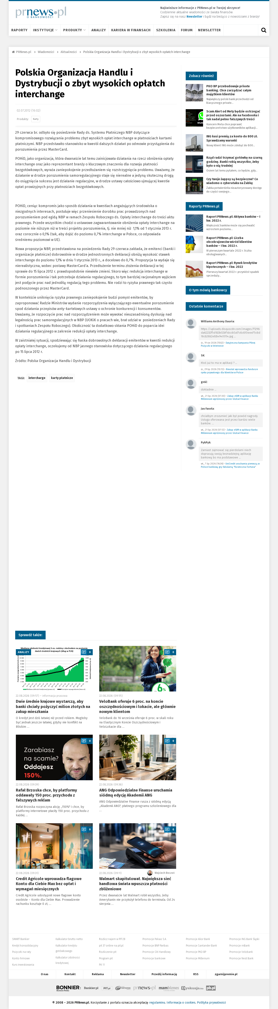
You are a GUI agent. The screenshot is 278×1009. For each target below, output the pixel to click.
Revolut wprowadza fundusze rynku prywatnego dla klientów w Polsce (229, 371)
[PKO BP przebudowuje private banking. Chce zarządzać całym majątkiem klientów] (194, 93)
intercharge (36, 378)
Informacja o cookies (181, 1002)
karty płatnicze (62, 378)
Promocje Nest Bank (241, 958)
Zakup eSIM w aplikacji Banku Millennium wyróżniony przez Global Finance (229, 398)
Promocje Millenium (198, 958)
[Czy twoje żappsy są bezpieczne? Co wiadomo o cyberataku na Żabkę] (194, 185)
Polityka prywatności (211, 1002)
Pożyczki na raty (21, 951)
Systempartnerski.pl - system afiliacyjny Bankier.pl (123, 987)
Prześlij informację (164, 974)
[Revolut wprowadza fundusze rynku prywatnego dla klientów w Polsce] (191, 357)
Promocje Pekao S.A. (154, 939)
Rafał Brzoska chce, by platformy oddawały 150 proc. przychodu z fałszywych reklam (46, 795)
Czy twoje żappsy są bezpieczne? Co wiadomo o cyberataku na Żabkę (232, 181)
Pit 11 (102, 964)
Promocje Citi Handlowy (156, 951)
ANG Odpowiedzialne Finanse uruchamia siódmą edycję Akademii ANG (135, 793)
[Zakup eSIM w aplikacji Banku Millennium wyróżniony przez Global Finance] (191, 384)
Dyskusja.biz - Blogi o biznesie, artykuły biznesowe (192, 987)
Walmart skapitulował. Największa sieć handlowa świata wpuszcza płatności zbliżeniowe (135, 883)
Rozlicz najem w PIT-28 (112, 939)
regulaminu (157, 1002)
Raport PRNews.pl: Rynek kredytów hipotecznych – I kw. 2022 (231, 265)
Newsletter (209, 30)
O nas (44, 974)
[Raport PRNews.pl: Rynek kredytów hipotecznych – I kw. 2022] (194, 269)
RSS (196, 974)
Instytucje (43, 30)
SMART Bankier (20, 939)
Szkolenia (165, 30)
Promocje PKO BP (196, 951)
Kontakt (70, 974)
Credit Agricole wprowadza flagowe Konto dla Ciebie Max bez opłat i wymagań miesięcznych (49, 883)
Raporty (19, 30)
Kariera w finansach (131, 30)
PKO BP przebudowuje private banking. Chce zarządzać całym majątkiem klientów (228, 90)
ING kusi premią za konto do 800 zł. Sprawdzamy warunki (232, 138)
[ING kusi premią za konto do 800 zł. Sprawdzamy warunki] (194, 143)
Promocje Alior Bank (198, 939)
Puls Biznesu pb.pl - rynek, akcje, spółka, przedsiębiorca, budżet (211, 987)
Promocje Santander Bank (201, 945)
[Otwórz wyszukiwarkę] (263, 30)
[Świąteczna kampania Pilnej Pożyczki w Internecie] (191, 323)
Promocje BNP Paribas (155, 945)
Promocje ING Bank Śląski (244, 939)
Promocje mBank (239, 945)
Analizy (98, 30)
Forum (187, 30)
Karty (35, 119)
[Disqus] (96, 450)
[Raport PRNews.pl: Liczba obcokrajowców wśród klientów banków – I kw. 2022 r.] (194, 244)
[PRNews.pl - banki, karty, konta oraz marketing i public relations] (39, 12)
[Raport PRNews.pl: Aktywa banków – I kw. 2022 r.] (194, 223)
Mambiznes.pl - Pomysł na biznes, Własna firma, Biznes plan (169, 987)
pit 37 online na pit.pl (111, 945)
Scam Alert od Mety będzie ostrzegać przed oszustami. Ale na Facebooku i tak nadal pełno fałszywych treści (233, 115)
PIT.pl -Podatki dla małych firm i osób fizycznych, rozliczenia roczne (107, 987)
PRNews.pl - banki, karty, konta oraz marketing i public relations (145, 987)
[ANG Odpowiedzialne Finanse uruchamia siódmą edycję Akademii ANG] (137, 757)
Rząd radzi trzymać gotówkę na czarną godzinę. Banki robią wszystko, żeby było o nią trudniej (234, 161)
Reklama (98, 974)
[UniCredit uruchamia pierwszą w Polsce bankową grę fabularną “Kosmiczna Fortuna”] (191, 444)
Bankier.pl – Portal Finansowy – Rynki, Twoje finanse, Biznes (91, 987)
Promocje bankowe (153, 958)
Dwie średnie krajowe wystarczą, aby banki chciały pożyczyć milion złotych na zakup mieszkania (53, 706)
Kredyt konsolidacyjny (25, 945)
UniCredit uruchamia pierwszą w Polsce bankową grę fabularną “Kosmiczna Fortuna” (230, 465)
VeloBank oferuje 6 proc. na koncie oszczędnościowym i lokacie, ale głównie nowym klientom (137, 706)
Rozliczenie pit (107, 951)
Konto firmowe (21, 958)
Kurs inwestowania (23, 964)
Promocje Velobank (241, 951)
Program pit (106, 958)
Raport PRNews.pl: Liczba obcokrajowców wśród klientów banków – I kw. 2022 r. (229, 242)
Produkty (72, 30)
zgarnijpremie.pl (226, 974)
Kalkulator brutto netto (69, 939)
